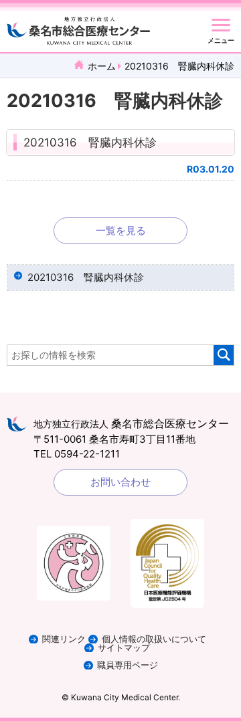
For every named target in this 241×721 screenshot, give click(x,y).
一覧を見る (121, 230)
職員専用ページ (127, 665)
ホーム (102, 66)
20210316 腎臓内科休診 (90, 142)
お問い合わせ (120, 482)
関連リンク (64, 639)
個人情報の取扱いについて (154, 639)
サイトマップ (124, 647)
